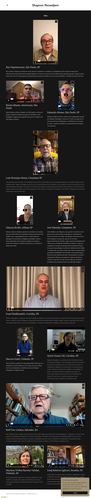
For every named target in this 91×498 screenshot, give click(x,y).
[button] (7, 5)
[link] (45, 6)
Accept (75, 493)
